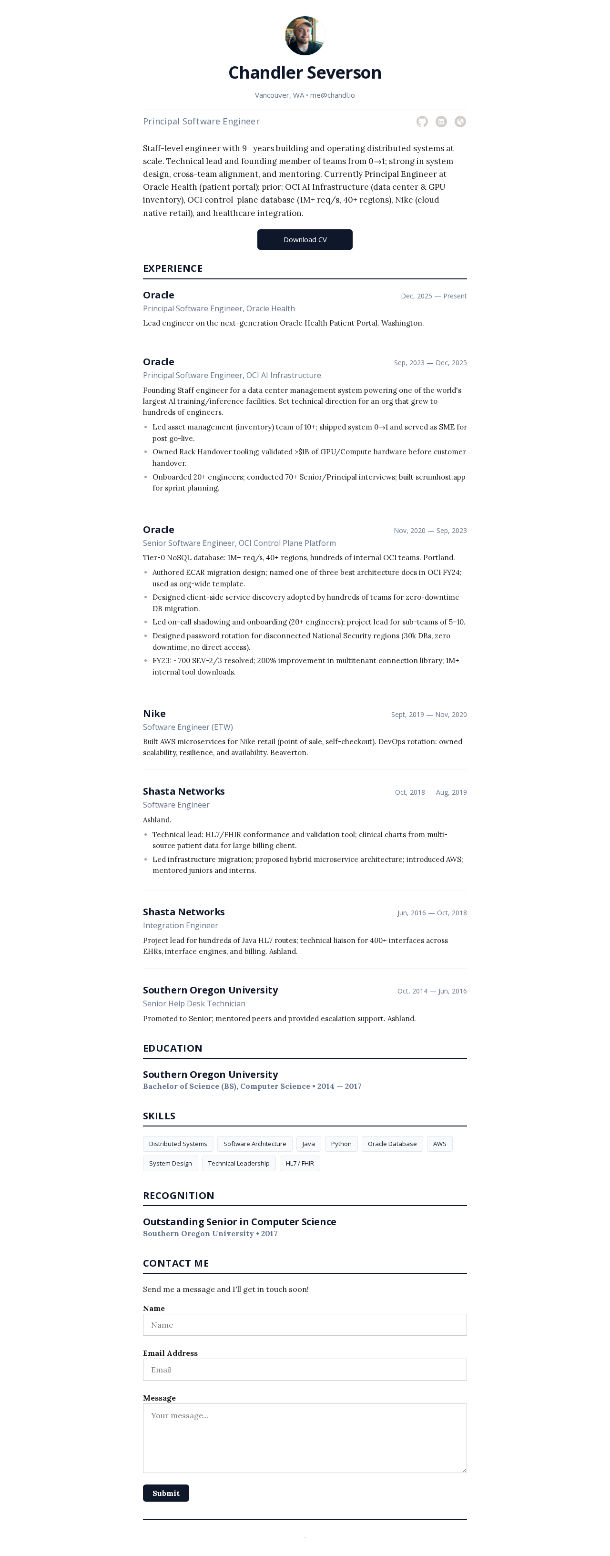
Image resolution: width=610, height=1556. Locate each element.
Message (159, 1397)
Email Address (170, 1353)
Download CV (305, 239)
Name (154, 1308)
